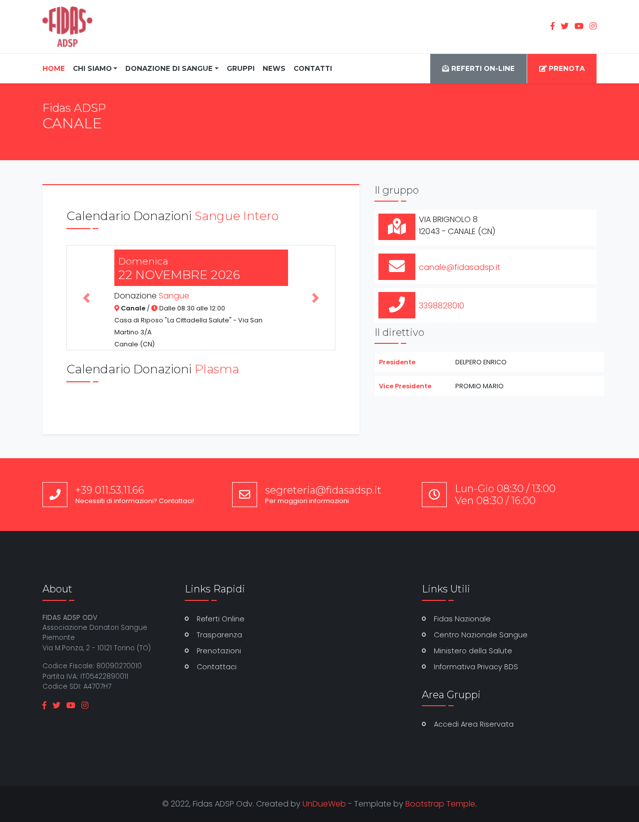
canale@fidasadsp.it (459, 267)
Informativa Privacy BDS (476, 667)
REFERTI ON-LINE (482, 68)
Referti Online (221, 619)
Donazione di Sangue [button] (169, 68)
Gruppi (241, 68)
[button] (86, 298)
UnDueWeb (324, 804)
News (274, 68)
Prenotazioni (219, 651)
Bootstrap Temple (440, 804)
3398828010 (441, 305)
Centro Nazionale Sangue (481, 635)
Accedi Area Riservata (474, 724)
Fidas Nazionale (462, 619)
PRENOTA (566, 68)
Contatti (313, 68)
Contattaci (217, 667)
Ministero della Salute (473, 651)
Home (55, 68)
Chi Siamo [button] (92, 68)
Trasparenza (219, 635)
